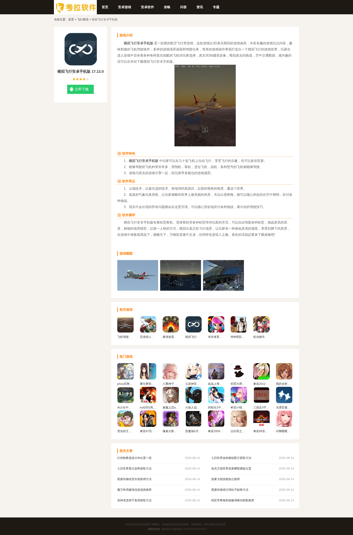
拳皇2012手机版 (261, 383)
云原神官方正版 (193, 383)
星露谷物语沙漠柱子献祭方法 (229, 489)
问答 (183, 7)
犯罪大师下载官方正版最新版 (239, 383)
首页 (105, 7)
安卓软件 (147, 7)
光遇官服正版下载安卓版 (284, 407)
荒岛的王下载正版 (125, 431)
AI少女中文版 (125, 407)
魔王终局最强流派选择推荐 (134, 489)
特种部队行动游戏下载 (239, 336)
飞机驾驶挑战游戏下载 (125, 336)
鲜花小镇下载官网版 (239, 407)
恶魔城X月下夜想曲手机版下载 (193, 431)
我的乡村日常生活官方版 (284, 383)
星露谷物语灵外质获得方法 (134, 479)
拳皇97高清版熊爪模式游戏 (148, 431)
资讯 (200, 7)
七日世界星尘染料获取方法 (134, 468)
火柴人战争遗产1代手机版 (193, 407)
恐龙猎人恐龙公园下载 (148, 336)
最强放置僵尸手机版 (171, 336)
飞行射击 (83, 19)
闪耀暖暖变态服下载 (284, 431)
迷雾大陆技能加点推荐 (225, 479)
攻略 (167, 7)
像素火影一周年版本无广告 (171, 431)
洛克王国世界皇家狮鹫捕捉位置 (231, 468)
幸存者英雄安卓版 (216, 336)
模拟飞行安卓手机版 (193, 336)
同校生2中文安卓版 (216, 407)
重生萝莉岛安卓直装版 (148, 383)
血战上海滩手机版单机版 (216, 383)
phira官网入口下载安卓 (125, 383)
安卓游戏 (124, 7)
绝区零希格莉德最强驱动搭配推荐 (232, 500)
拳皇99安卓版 (261, 431)
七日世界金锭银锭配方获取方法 (231, 457)
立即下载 (82, 89)
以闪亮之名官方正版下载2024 (239, 431)
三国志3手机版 (261, 407)
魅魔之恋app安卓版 (171, 407)
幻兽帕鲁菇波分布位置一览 (134, 457)
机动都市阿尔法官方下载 (261, 336)
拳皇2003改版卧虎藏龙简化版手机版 (216, 431)
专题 (216, 7)
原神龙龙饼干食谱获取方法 (134, 500)
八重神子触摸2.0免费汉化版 (171, 383)
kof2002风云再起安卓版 (148, 407)
